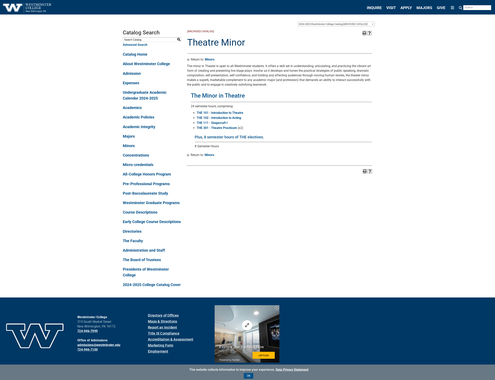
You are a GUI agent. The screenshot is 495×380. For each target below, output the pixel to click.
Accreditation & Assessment (170, 339)
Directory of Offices (163, 315)
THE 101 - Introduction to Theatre (220, 113)
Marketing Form (160, 345)
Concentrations (136, 155)
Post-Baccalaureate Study (145, 193)
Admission (132, 73)
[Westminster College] (27, 11)
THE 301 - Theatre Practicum (217, 128)
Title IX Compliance (163, 333)
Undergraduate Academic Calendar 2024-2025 (144, 95)
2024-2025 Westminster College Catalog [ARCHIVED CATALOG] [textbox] (333, 24)
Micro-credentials (138, 164)
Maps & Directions (162, 321)
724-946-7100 (87, 349)
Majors (129, 136)
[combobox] (336, 24)
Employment (158, 351)
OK (248, 375)
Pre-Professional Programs (146, 183)
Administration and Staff (144, 250)
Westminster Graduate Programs (151, 202)
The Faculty (133, 241)
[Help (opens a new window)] (369, 33)
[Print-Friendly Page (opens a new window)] (364, 33)
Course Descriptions (140, 212)
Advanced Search (135, 45)
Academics (132, 107)
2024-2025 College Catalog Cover (152, 284)
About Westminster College (146, 63)
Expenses (131, 83)
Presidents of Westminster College (146, 272)
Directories (132, 231)
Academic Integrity (139, 126)
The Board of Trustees (142, 259)
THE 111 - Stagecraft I (212, 123)
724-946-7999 (87, 331)
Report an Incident (162, 327)
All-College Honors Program (147, 174)
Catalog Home (135, 54)
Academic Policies (138, 117)
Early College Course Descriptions (152, 221)
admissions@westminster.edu (98, 345)
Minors (129, 145)
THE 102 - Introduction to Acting (219, 118)
